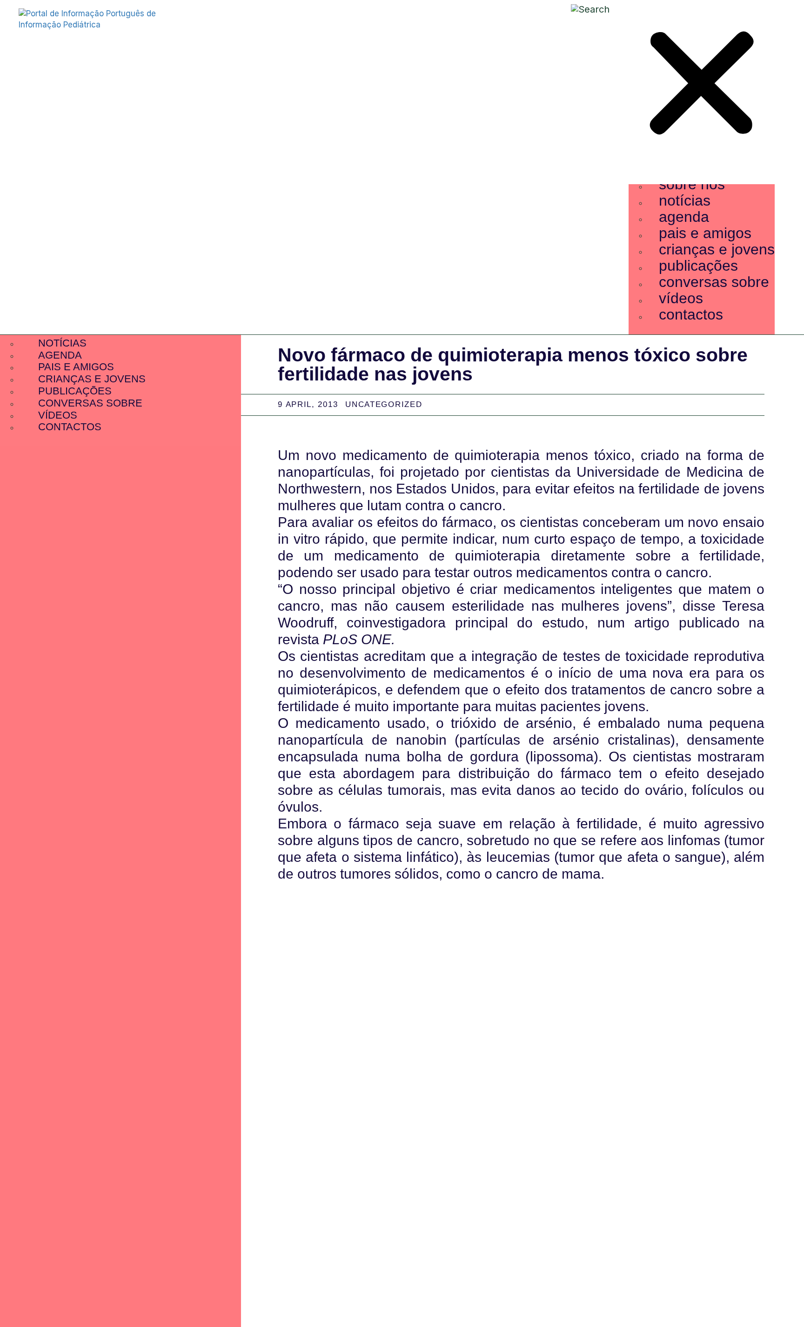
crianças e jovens (717, 249)
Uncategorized (383, 404)
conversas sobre (714, 281)
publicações (698, 265)
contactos (691, 314)
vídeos (681, 298)
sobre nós (692, 184)
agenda (684, 216)
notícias (684, 200)
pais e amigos (705, 233)
